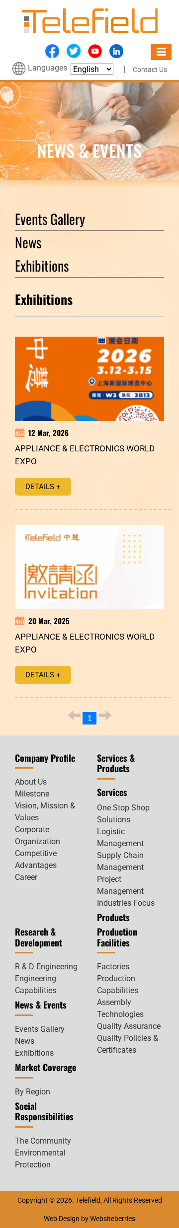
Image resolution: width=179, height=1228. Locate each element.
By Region (32, 1091)
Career (26, 877)
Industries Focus (126, 903)
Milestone (32, 793)
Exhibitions (42, 265)
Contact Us (150, 69)
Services (112, 792)
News (28, 242)
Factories (113, 966)
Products (113, 917)
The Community (43, 1141)
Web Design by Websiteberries (89, 1219)
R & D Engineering (46, 966)
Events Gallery (50, 219)
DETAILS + (43, 486)
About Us (31, 782)
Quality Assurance (129, 1026)
